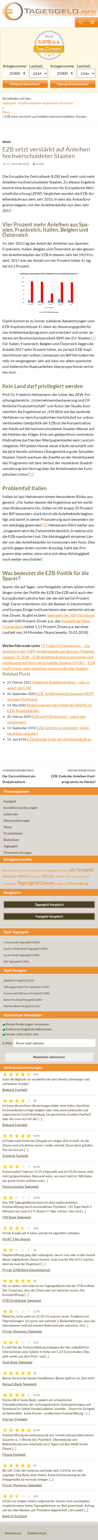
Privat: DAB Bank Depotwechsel (26, 1270)
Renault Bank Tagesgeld (19, 1384)
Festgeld (10, 801)
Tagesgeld (11, 846)
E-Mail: (7, 1043)
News (6, 112)
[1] (93, 338)
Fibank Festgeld (13, 1454)
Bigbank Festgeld (14, 1090)
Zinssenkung (78, 883)
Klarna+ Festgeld (14, 1419)
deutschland (37, 870)
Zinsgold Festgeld (15, 1156)
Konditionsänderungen (21, 808)
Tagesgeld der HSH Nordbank (71, 615)
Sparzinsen (84, 876)
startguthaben (9, 884)
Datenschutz (37, 1533)
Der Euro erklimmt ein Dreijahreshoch (18, 776)
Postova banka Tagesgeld (20, 1186)
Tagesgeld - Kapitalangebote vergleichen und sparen (37, 103)
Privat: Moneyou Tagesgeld (22, 1331)
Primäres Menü (92, 22)
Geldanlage (9, 876)
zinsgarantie (61, 883)
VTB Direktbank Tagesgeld (21, 1300)
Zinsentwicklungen (18, 852)
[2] (31, 474)
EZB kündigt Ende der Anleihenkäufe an (59, 739)
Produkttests (13, 833)
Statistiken (11, 840)
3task (40, 164)
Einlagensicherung (55, 870)
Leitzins (48, 876)
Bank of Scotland (21, 870)
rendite (68, 876)
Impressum (13, 1533)
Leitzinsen (11, 814)
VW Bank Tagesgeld (16, 1217)
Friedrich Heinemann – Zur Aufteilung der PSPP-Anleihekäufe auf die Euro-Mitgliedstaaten (49, 651)
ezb (72, 869)
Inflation (23, 876)
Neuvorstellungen (17, 820)
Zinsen (47, 883)
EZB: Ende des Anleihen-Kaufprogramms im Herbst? (73, 776)
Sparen (74, 876)
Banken (7, 870)
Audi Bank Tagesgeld (17, 1362)
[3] (45, 525)
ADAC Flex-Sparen (16, 1239)
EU (67, 870)
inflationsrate (35, 876)
